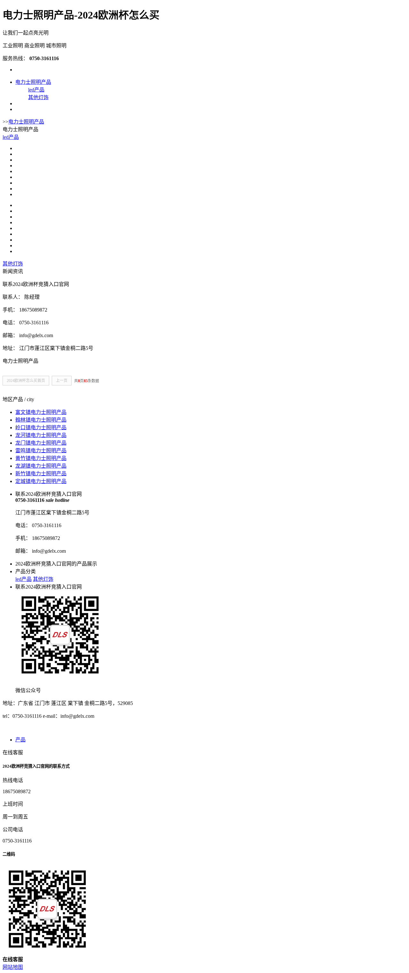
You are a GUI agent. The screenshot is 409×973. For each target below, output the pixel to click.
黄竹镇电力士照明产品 (40, 458)
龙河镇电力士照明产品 (40, 435)
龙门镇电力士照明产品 (40, 443)
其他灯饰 (38, 97)
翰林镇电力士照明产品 (40, 420)
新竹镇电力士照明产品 (40, 473)
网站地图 (13, 967)
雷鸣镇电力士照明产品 (40, 450)
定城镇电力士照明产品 (40, 481)
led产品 (36, 89)
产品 (20, 739)
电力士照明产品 (33, 82)
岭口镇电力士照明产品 (40, 427)
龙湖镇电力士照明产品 (40, 466)
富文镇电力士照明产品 (40, 412)
